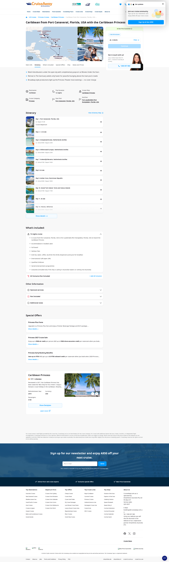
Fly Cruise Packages (70, 502)
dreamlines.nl (117, 559)
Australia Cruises (30, 493)
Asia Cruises (29, 505)
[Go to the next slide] (100, 58)
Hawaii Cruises (30, 511)
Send (102, 464)
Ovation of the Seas (109, 493)
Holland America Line (90, 502)
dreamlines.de (107, 559)
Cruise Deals (36, 12)
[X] (129, 533)
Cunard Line (87, 508)
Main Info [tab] (29, 65)
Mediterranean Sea (31, 499)
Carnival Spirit (108, 517)
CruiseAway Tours (68, 12)
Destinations (46, 12)
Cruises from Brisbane (51, 496)
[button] (64, 234)
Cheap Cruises (69, 493)
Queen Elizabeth (108, 502)
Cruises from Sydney (51, 493)
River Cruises (68, 514)
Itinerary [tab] (37, 65)
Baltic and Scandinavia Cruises (34, 514)
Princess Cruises (43, 17)
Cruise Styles (98, 12)
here (107, 468)
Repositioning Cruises (71, 511)
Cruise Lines (79, 12)
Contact (28, 559)
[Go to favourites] (120, 4)
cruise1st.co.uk (139, 559)
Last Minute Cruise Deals (72, 505)
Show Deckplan (45, 405)
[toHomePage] (39, 4)
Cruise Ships (88, 12)
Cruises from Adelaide (51, 499)
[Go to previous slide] (96, 58)
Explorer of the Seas (109, 496)
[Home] (26, 17)
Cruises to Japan (30, 508)
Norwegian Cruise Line (90, 505)
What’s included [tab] (48, 65)
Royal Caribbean (88, 493)
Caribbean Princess (57, 17)
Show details (40, 216)
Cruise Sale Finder (70, 499)
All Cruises (32, 17)
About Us (107, 12)
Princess (32, 101)
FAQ (69, 559)
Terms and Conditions (50, 559)
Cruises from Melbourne (52, 505)
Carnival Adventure (109, 508)
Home (28, 12)
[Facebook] (125, 533)
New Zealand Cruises (31, 496)
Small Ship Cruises (70, 517)
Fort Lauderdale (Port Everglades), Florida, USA (90, 101)
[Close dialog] (163, 4)
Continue (124, 46)
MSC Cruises (87, 511)
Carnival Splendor (109, 514)
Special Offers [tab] (60, 65)
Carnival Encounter (109, 511)
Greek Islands (29, 517)
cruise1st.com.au (128, 559)
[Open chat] (164, 558)
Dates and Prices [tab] (78, 65)
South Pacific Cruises (31, 502)
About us (34, 559)
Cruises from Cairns (50, 502)
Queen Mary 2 (108, 505)
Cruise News (128, 541)
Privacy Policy (62, 559)
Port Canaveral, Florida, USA (65, 101)
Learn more (44, 411)
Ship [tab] (68, 65)
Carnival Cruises (88, 496)
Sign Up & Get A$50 (146, 22)
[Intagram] (134, 533)
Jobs (41, 559)
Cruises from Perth (50, 508)
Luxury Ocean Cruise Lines (72, 508)
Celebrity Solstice (108, 499)
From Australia (56, 12)
